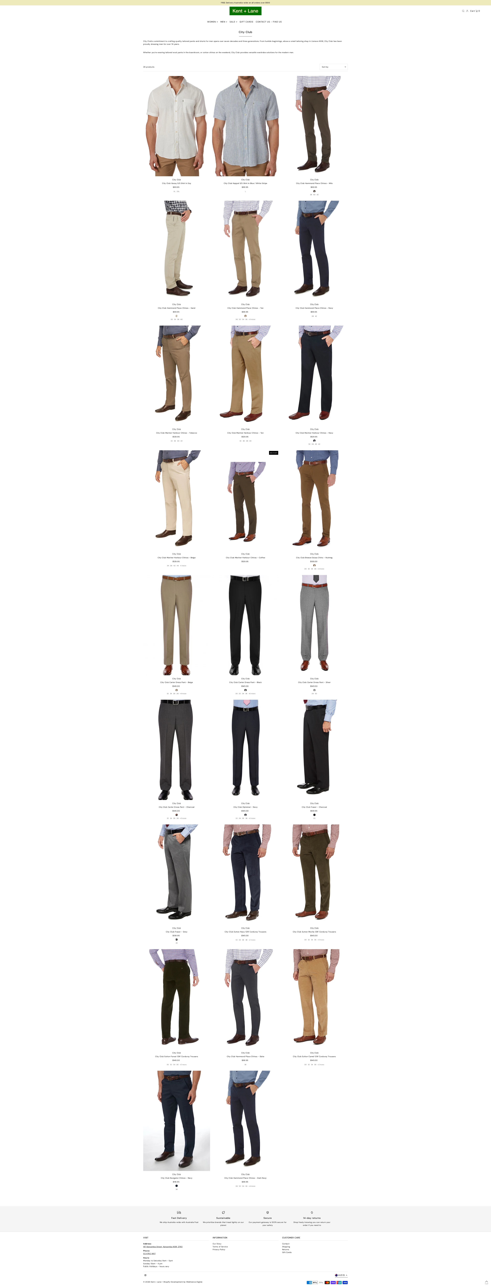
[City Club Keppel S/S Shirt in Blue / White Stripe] (245, 126)
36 (246, 319)
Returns (285, 1249)
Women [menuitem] (211, 21)
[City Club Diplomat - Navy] (245, 750)
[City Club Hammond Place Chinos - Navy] (314, 251)
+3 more (252, 319)
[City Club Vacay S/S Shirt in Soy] (176, 126)
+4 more (183, 694)
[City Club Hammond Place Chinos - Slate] (245, 999)
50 (316, 694)
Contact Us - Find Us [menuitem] (269, 21)
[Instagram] (145, 1275)
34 (175, 319)
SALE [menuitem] (232, 21)
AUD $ (341, 1275)
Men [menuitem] (222, 21)
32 (240, 319)
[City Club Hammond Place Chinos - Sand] (176, 251)
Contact (285, 1244)
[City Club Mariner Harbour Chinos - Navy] (314, 376)
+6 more (252, 694)
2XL (178, 191)
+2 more (252, 940)
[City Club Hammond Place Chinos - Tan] (245, 251)
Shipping (286, 1247)
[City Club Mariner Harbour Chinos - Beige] (176, 500)
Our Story (217, 1244)
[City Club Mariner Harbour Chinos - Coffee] (245, 500)
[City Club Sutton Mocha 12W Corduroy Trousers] (314, 874)
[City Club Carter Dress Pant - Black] (245, 625)
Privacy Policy (219, 1249)
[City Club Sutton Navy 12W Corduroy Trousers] (245, 874)
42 (318, 195)
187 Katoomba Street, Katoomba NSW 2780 (163, 1247)
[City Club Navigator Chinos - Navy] (176, 1121)
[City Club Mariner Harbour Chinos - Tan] (245, 376)
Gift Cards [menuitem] (246, 21)
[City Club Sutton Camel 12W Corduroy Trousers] (314, 999)
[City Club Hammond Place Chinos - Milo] (314, 126)
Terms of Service (220, 1247)
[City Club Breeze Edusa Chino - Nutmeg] (314, 500)
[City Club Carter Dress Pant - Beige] (176, 625)
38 (311, 195)
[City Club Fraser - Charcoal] (314, 750)
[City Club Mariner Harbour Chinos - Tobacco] (176, 376)
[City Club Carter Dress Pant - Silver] (314, 625)
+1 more (183, 566)
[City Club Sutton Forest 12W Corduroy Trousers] (176, 999)
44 (178, 566)
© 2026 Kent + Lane (152, 1282)
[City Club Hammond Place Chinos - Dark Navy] (245, 1121)
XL (174, 191)
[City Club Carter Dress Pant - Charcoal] (176, 750)
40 (314, 195)
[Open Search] (463, 11)
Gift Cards (287, 1252)
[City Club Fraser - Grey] (176, 874)
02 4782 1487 (149, 1253)
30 (172, 319)
